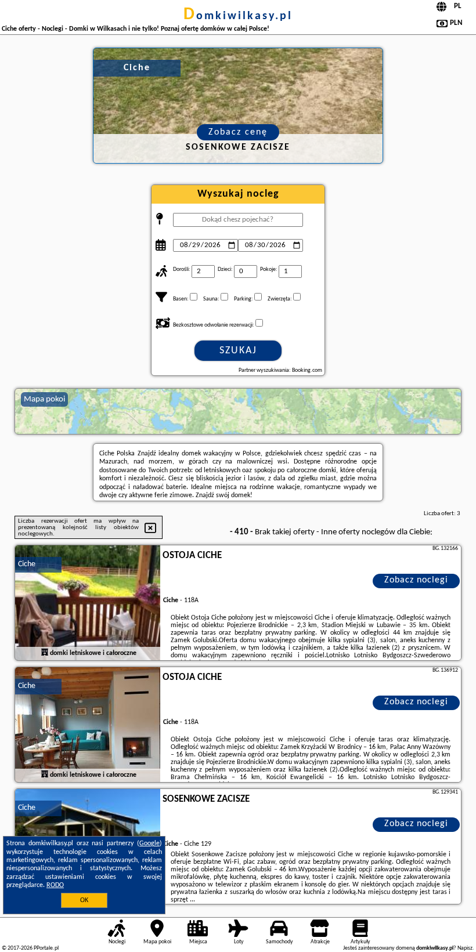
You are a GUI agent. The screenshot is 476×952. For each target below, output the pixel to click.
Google (149, 843)
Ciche (26, 564)
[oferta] (44, 653)
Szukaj (238, 350)
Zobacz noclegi (416, 580)
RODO (55, 885)
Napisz (465, 948)
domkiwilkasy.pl (238, 16)
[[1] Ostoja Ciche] (87, 603)
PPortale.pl (46, 948)
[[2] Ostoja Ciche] (87, 725)
